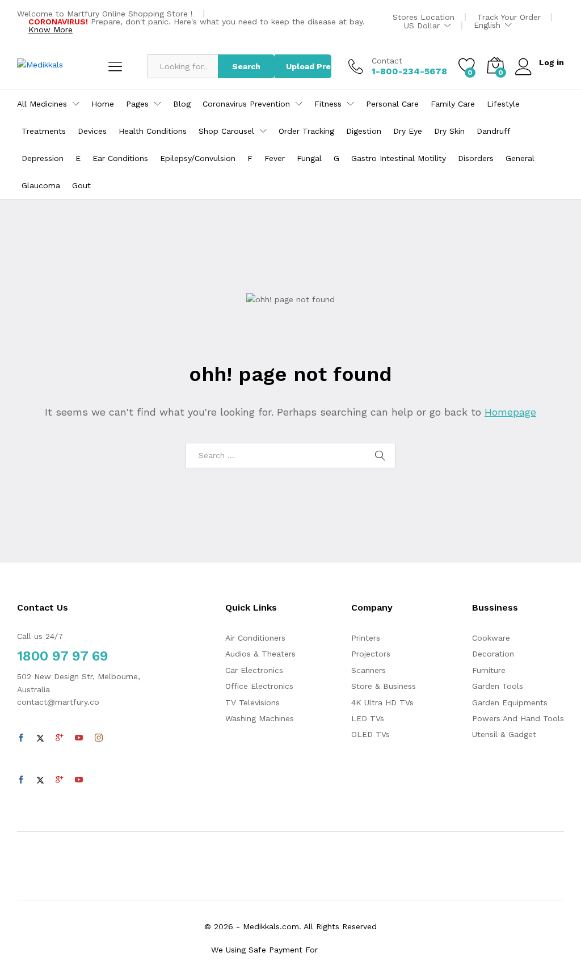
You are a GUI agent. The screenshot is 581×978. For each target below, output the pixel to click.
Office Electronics (259, 686)
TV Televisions (252, 702)
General (520, 158)
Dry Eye (407, 131)
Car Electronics (254, 670)
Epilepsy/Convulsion (197, 158)
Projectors (370, 653)
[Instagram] (99, 738)
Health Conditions (153, 131)
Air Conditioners (255, 637)
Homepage (510, 412)
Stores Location (423, 17)
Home (102, 104)
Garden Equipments (510, 702)
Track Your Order (509, 17)
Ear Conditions (120, 158)
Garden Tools (497, 686)
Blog (182, 104)
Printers (365, 637)
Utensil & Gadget (504, 734)
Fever (274, 158)
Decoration (493, 653)
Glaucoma (41, 185)
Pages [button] (137, 104)
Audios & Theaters (260, 653)
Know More (50, 29)
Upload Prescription (308, 66)
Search (246, 66)
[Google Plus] (59, 738)
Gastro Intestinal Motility (398, 158)
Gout (81, 185)
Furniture (489, 670)
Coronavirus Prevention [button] (246, 104)
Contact (387, 60)
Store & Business (383, 686)
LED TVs (367, 718)
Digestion (363, 131)
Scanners (368, 670)
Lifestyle (503, 104)
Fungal (309, 158)
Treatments (44, 131)
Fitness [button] (328, 104)
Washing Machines (259, 718)
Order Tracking (306, 131)
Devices (92, 131)
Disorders (476, 158)
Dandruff (494, 131)
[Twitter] (40, 738)
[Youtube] (79, 738)
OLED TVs (370, 734)
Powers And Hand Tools (518, 718)
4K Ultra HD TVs (382, 702)
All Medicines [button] (42, 104)
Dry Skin (449, 131)
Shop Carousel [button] (226, 131)
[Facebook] (21, 738)
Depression (43, 158)
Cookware (491, 637)
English (487, 25)
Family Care (453, 104)
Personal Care (392, 104)
